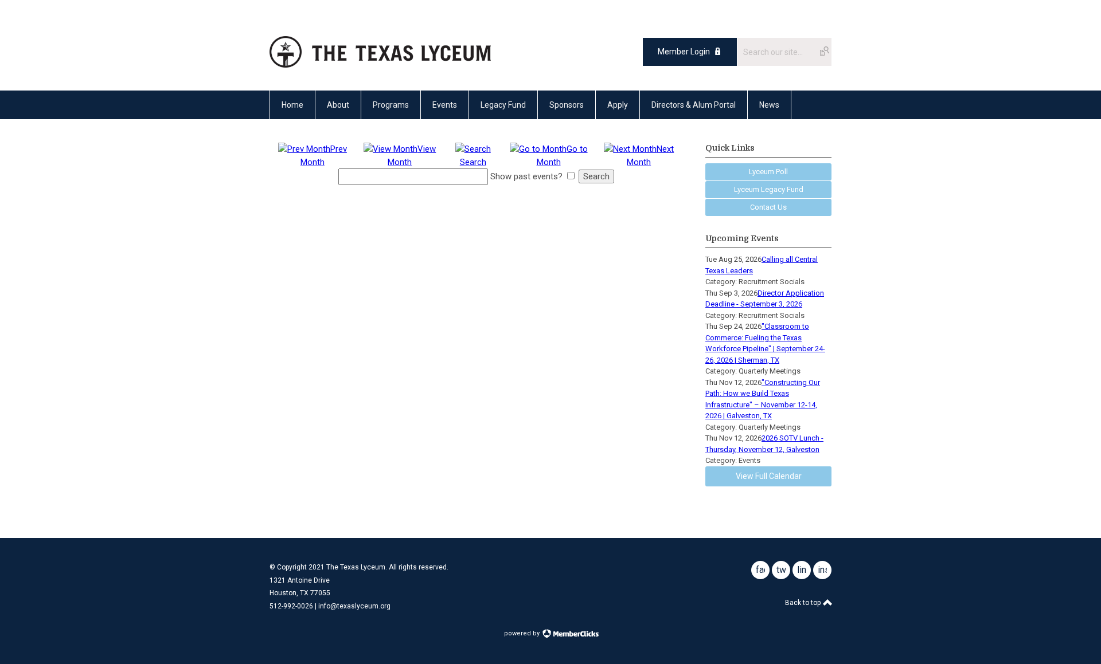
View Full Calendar (769, 476)
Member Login (684, 51)
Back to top (803, 603)
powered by (522, 633)
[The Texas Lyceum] (380, 65)
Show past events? (526, 176)
